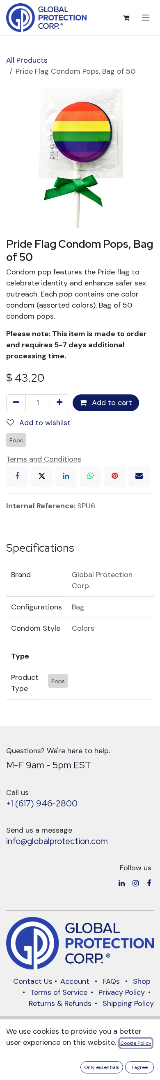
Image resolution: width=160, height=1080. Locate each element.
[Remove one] (16, 402)
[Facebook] (17, 476)
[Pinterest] (115, 476)
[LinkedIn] (66, 476)
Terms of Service (58, 992)
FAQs (111, 981)
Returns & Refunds (60, 1003)
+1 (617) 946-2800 (42, 803)
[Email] (139, 476)
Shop (142, 981)
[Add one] (59, 402)
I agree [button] (140, 1067)
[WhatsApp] (90, 476)
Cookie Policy (135, 1043)
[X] (42, 476)
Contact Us (33, 981)
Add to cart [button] (111, 403)
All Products (27, 60)
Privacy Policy (121, 992)
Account (74, 981)
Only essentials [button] (101, 1067)
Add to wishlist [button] (44, 423)
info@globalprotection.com (57, 841)
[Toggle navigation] (145, 17)
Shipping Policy (128, 1003)
